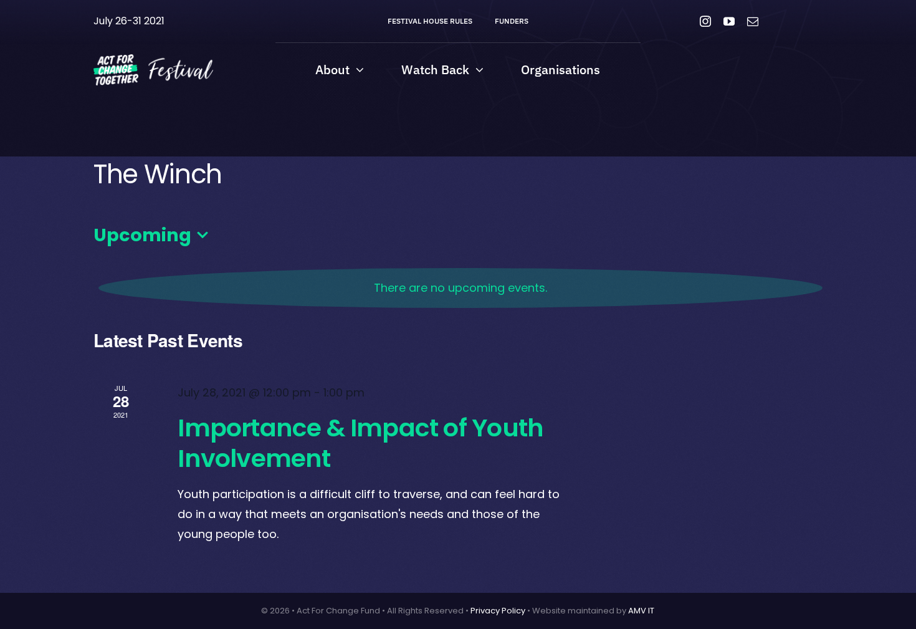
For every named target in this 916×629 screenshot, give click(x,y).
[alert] (460, 288)
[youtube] (729, 21)
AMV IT (641, 611)
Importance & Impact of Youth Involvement (360, 443)
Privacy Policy (497, 611)
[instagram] (705, 21)
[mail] (752, 21)
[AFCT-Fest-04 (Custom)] (153, 59)
